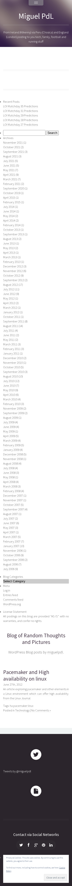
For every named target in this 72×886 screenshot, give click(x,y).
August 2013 (10, 239)
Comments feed (13, 600)
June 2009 (9, 427)
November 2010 (13, 363)
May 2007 (9, 528)
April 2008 (9, 482)
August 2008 (10, 463)
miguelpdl (55, 652)
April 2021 (9, 175)
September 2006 (13, 560)
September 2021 (13, 152)
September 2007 (13, 509)
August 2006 (10, 564)
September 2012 (13, 280)
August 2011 (10, 326)
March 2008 (10, 486)
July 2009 (8, 422)
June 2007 (9, 523)
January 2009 (11, 450)
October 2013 (11, 230)
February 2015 (11, 202)
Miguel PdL (36, 16)
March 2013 (10, 257)
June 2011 (9, 335)
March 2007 (10, 537)
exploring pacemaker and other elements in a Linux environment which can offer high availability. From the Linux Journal (36, 693)
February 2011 (11, 349)
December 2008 (13, 454)
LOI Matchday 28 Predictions (20, 120)
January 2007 (11, 546)
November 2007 (13, 500)
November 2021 (13, 143)
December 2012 (13, 266)
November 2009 (13, 408)
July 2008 (8, 468)
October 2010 (11, 367)
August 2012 (10, 285)
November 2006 (13, 551)
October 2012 (11, 275)
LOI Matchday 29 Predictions (20, 115)
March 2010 (10, 399)
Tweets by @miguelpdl (17, 771)
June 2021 (9, 165)
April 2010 (9, 395)
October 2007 (11, 505)
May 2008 (9, 477)
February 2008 (11, 491)
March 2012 (10, 308)
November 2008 (13, 459)
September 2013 (13, 234)
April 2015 (9, 198)
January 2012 (11, 312)
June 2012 (9, 294)
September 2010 (13, 372)
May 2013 (9, 248)
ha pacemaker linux (21, 706)
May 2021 (9, 170)
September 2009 (13, 413)
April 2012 (9, 303)
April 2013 (9, 253)
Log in (6, 590)
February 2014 (11, 225)
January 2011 (11, 353)
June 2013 (9, 243)
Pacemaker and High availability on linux (26, 675)
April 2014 (9, 220)
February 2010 (11, 404)
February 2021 (11, 184)
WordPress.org (12, 604)
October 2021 (11, 147)
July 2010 (8, 381)
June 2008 (9, 473)
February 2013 (11, 262)
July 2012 (8, 289)
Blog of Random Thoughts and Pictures (36, 638)
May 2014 (9, 216)
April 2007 (9, 532)
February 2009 (11, 445)
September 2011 (13, 321)
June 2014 (9, 211)
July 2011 (8, 331)
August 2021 (10, 156)
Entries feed (10, 595)
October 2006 (11, 555)
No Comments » (41, 710)
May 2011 (9, 340)
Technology (22, 710)
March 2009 (10, 441)
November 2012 (13, 271)
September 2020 (13, 188)
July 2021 (8, 161)
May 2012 (9, 298)
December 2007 (13, 496)
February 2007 (11, 541)
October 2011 (11, 317)
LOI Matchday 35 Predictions (20, 106)
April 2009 (9, 436)
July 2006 (8, 569)
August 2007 (10, 514)
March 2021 (10, 179)
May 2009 (9, 431)
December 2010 (13, 358)
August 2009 (10, 418)
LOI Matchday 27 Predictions (20, 125)
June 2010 (9, 386)
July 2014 (8, 207)
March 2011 (10, 344)
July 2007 (8, 518)
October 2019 (11, 193)
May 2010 (9, 390)
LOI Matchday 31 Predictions (20, 111)
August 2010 (10, 376)
